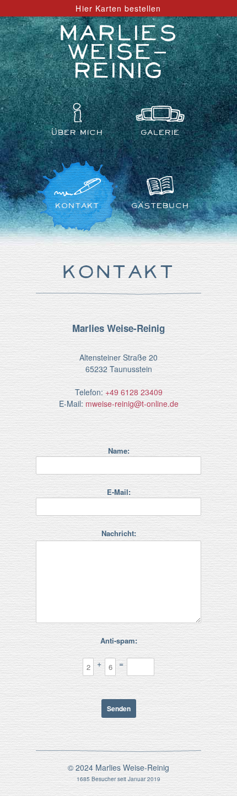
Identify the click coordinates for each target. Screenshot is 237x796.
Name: (119, 450)
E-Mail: (119, 492)
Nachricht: (118, 533)
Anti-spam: (118, 640)
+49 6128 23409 (134, 391)
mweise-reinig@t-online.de (132, 403)
